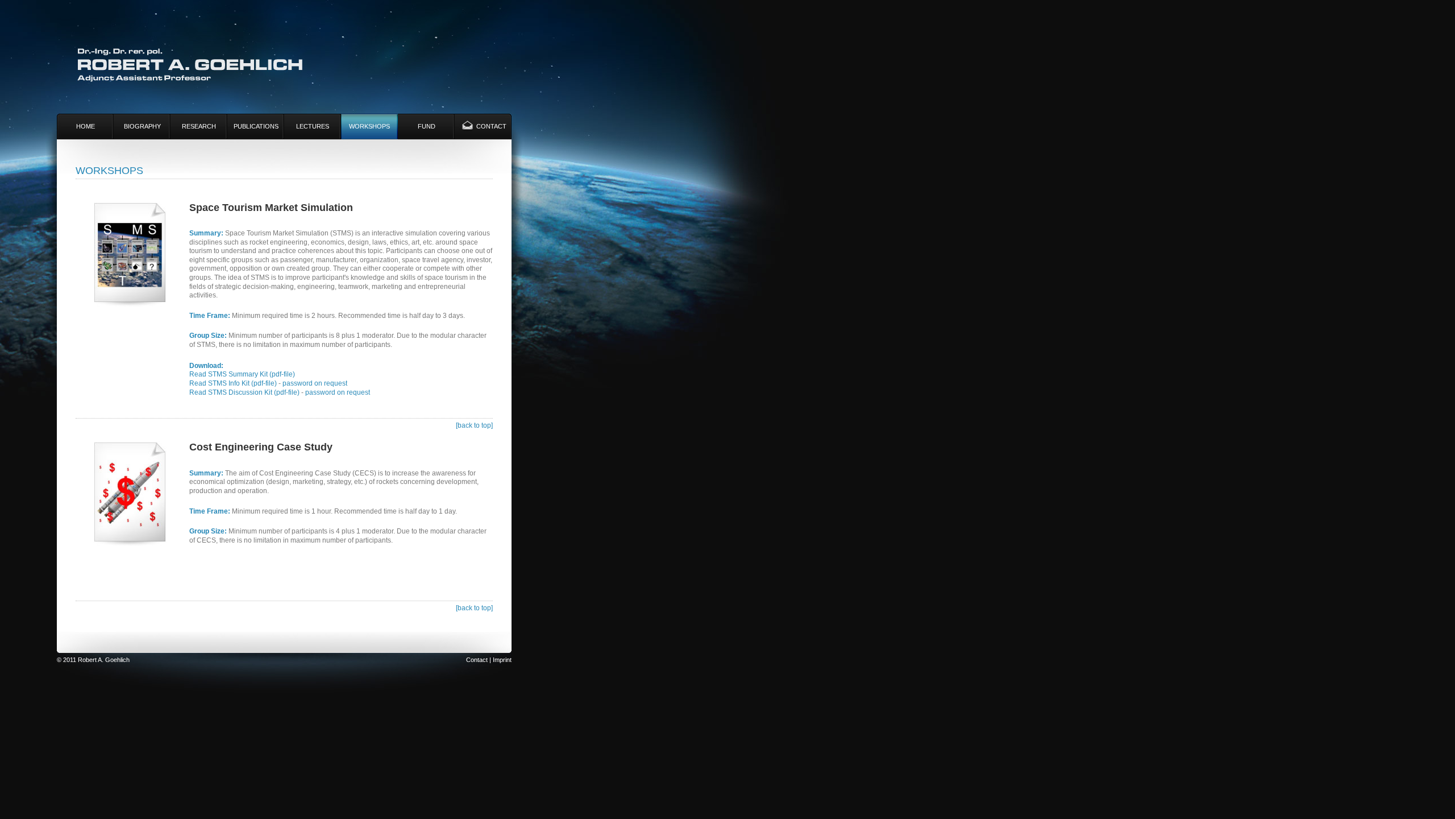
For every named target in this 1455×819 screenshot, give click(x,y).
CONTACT (491, 126)
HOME (85, 126)
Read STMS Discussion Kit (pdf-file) (244, 392)
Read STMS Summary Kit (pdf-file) (242, 374)
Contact (477, 659)
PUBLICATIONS (256, 126)
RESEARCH (199, 126)
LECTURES (312, 126)
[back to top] (474, 425)
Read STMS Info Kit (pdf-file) (233, 383)
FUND (426, 126)
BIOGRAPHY (142, 126)
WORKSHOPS (369, 126)
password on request (314, 383)
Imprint (502, 659)
